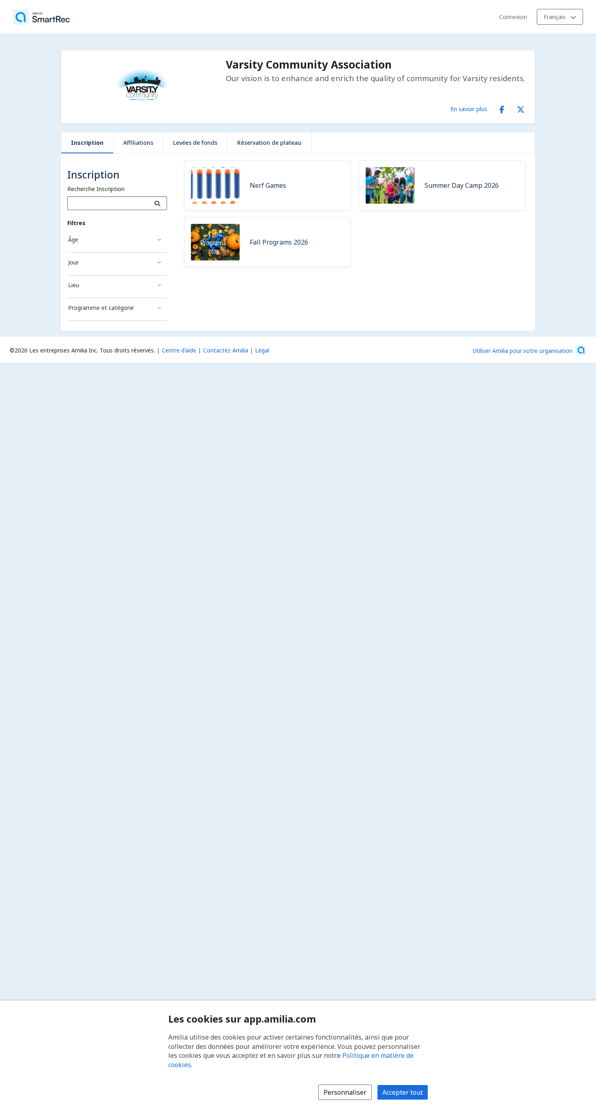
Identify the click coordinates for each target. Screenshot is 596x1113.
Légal (262, 350)
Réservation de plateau (269, 142)
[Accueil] (41, 17)
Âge (73, 239)
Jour (73, 262)
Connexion (513, 17)
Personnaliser (345, 1092)
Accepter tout (402, 1092)
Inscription (87, 142)
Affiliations (138, 142)
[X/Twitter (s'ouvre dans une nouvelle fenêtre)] (520, 108)
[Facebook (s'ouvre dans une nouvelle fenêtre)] (502, 108)
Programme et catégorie (101, 308)
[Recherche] (157, 203)
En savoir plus (468, 109)
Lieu (73, 285)
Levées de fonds (195, 142)
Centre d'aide (179, 350)
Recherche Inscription (95, 189)
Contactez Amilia (225, 350)
